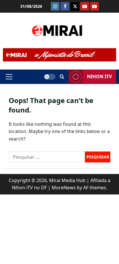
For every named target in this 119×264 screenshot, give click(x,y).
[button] (9, 77)
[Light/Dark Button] (49, 77)
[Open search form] (62, 77)
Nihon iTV (99, 76)
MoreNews (64, 187)
